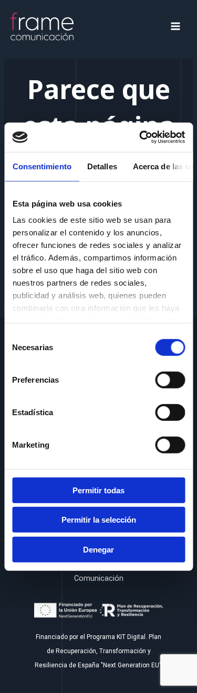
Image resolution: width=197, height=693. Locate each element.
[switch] (170, 379)
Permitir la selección (98, 519)
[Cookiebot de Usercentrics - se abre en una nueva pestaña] (140, 137)
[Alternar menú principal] (175, 26)
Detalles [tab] (102, 165)
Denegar (98, 549)
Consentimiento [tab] (41, 165)
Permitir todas (98, 489)
